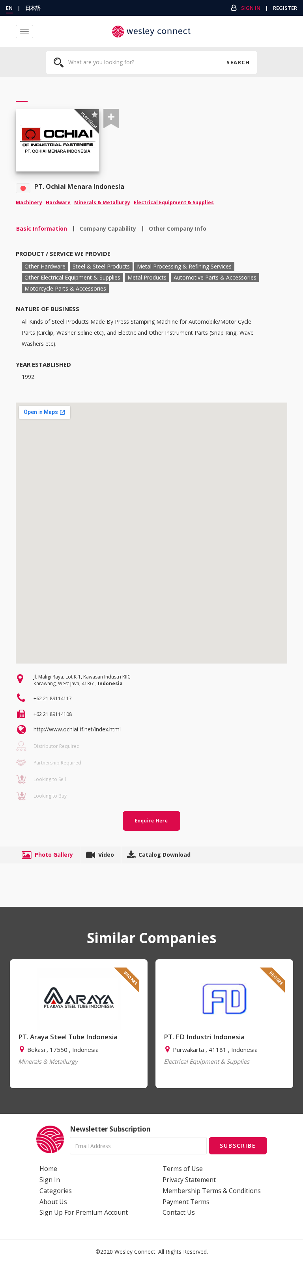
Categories (55, 1190)
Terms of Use (183, 1168)
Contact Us (179, 1212)
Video (106, 854)
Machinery (29, 202)
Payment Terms (186, 1201)
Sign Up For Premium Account (83, 1212)
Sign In (250, 7)
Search (237, 62)
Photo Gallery (54, 854)
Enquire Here (151, 820)
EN (9, 7)
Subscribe (238, 1145)
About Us (53, 1201)
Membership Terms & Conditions (212, 1190)
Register (285, 7)
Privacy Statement (189, 1179)
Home (48, 1168)
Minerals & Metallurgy (102, 202)
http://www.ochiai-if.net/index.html (77, 729)
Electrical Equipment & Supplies (174, 202)
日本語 (33, 7)
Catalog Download (164, 854)
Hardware (58, 202)
